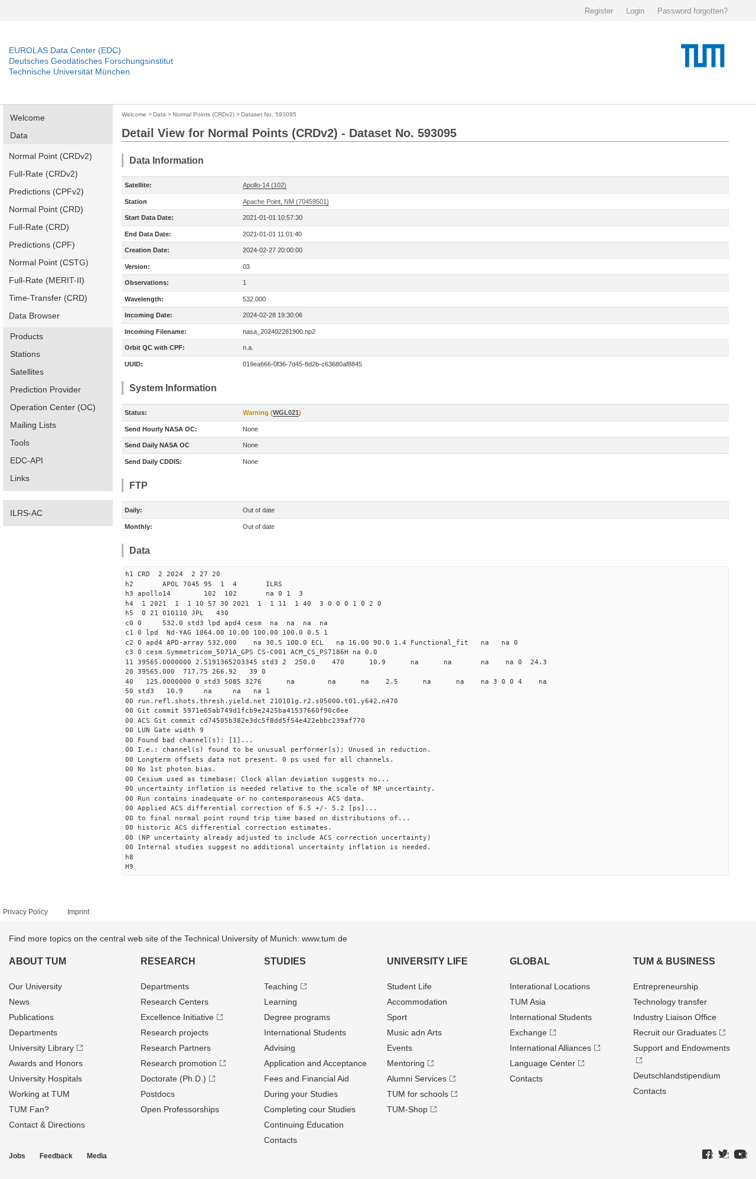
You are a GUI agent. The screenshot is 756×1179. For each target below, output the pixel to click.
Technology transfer (670, 1001)
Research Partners (176, 1048)
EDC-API (26, 460)
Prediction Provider (45, 389)
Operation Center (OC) (53, 407)
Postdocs (158, 1094)
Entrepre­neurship (665, 986)
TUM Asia (528, 1001)
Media (97, 1156)
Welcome (27, 117)
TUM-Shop (407, 1109)
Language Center (542, 1063)
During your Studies (301, 1094)
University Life (427, 961)
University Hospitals (45, 1078)
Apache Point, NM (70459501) (286, 201)
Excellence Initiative (177, 1017)
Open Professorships (180, 1109)
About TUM (37, 961)
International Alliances (550, 1048)
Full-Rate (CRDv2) (43, 173)
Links (20, 478)
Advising (279, 1048)
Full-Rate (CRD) (39, 227)
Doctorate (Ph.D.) (173, 1078)
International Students (305, 1032)
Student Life (409, 986)
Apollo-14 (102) (264, 185)
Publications (31, 1017)
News (19, 1001)
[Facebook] (707, 1154)
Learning (280, 1001)
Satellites (27, 371)
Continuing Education (304, 1124)
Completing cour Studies (310, 1109)
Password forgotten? (692, 11)
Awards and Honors (46, 1063)
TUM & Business (674, 961)
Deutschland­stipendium (677, 1075)
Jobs (17, 1156)
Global (530, 961)
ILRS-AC (26, 513)
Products (26, 336)
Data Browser (34, 315)
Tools (20, 442)
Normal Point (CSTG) (49, 262)
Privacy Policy (25, 912)
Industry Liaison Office (674, 1017)
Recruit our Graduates (674, 1032)
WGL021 (286, 412)
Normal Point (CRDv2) (50, 156)
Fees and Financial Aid (306, 1078)
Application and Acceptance (315, 1063)
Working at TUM (39, 1094)
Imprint (78, 912)
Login (635, 11)
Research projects (174, 1032)
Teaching (281, 986)
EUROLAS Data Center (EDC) (65, 50)
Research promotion (179, 1063)
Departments (33, 1032)
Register (599, 11)
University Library (41, 1048)
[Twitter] (723, 1154)
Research (168, 961)
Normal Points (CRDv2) (203, 114)
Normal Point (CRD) (46, 209)
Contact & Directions (47, 1124)
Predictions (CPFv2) (46, 191)
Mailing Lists (33, 425)
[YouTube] (740, 1154)
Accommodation (417, 1001)
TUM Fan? (29, 1109)
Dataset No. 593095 (268, 114)
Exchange (528, 1032)
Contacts (280, 1140)
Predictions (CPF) (42, 244)
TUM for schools (417, 1094)
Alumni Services (417, 1078)
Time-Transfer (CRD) (48, 298)
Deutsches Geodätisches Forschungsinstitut (91, 61)
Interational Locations (550, 986)
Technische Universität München (69, 71)
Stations (25, 354)
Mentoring (406, 1063)
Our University (35, 986)
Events (399, 1048)
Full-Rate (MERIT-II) (46, 280)
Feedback (56, 1156)
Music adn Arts (414, 1032)
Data (19, 135)
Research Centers (174, 1001)
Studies (285, 961)
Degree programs (297, 1017)
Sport (397, 1017)
